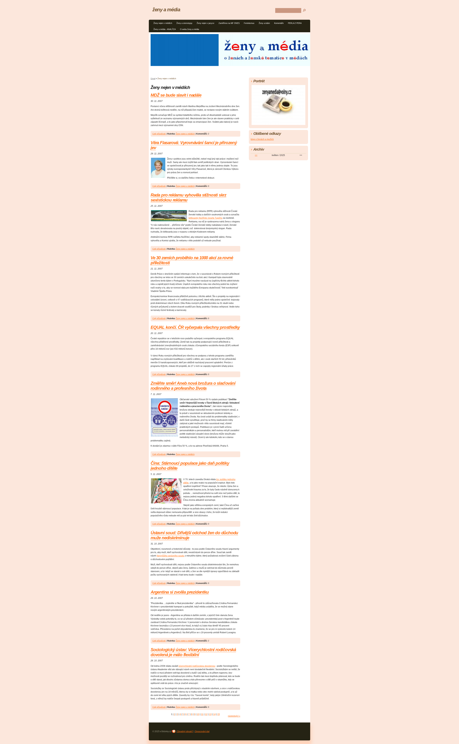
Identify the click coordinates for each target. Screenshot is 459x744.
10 (198, 714)
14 (214, 714)
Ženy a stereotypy (184, 23)
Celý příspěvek (159, 134)
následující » (234, 716)
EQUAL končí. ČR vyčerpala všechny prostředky (195, 327)
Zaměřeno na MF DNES (229, 23)
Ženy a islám (264, 23)
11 (202, 714)
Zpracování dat (202, 731)
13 (210, 714)
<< (256, 155)
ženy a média (166, 9)
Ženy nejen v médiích (162, 23)
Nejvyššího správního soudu (170, 556)
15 (218, 714)
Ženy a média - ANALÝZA (164, 29)
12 (206, 714)
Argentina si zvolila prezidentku (180, 592)
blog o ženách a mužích (262, 139)
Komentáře (279, 23)
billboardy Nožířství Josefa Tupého (205, 218)
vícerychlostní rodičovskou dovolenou (197, 666)
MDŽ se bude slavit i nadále (176, 95)
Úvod (153, 78)
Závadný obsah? (185, 731)
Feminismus (249, 23)
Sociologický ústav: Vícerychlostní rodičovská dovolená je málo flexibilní (193, 652)
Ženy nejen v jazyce (205, 23)
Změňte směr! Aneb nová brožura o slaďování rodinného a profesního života (193, 386)
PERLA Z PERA (295, 23)
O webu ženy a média (189, 29)
